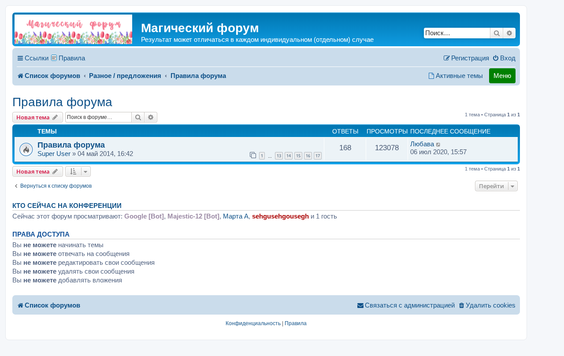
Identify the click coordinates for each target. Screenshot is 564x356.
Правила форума (62, 102)
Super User (53, 153)
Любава (422, 144)
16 (308, 156)
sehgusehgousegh (280, 216)
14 (288, 156)
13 (279, 156)
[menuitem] (504, 58)
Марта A (236, 216)
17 (317, 156)
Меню (502, 75)
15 (298, 156)
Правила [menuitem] (72, 58)
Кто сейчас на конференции (67, 205)
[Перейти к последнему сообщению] (439, 144)
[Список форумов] (73, 29)
